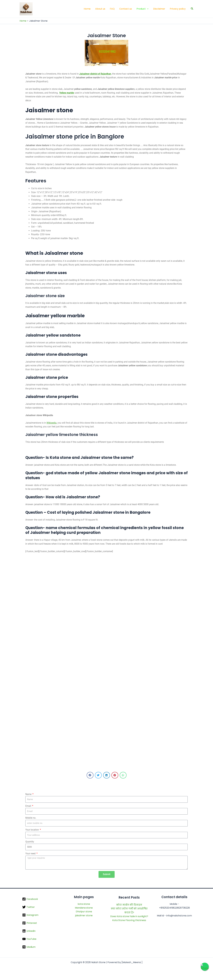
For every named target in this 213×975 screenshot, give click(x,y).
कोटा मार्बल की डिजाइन (129, 905)
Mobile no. (30, 817)
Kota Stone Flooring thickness (129, 920)
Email (28, 806)
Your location (32, 829)
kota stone (84, 904)
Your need (30, 853)
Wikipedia (52, 422)
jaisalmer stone (84, 915)
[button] (192, 9)
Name (28, 794)
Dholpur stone (84, 911)
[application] (147, 9)
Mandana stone (84, 907)
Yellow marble (66, 92)
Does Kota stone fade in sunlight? (129, 916)
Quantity (29, 841)
